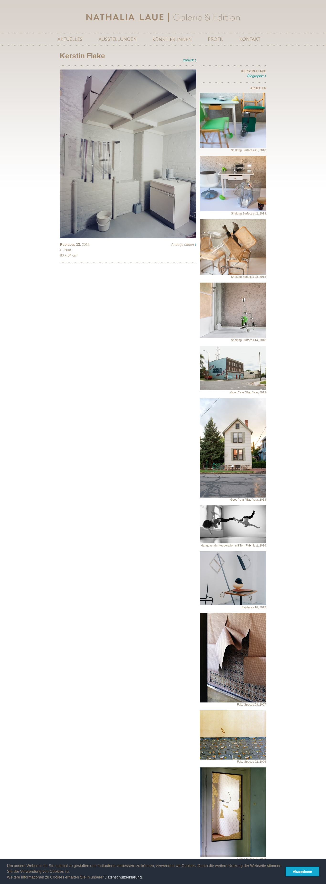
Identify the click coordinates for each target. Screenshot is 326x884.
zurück (188, 60)
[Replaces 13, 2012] (128, 154)
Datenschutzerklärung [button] (123, 877)
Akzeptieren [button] (302, 871)
